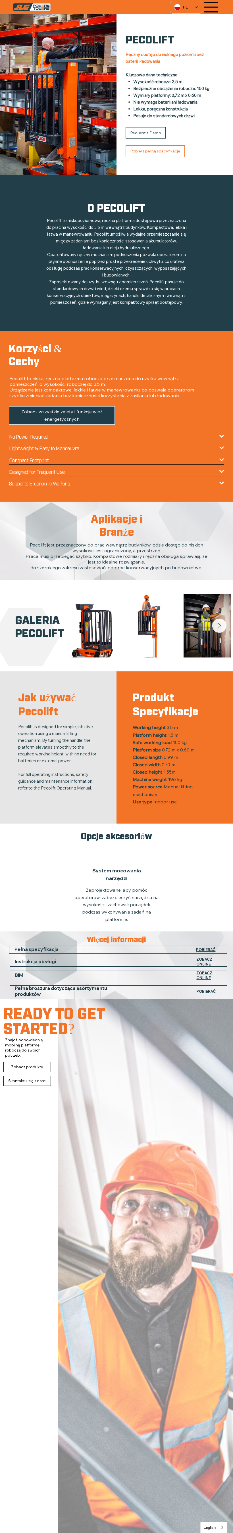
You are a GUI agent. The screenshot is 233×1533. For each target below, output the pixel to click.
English (209, 1527)
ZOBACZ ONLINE (204, 961)
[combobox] (213, 1527)
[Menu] (211, 7)
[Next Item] (219, 626)
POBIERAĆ (205, 949)
